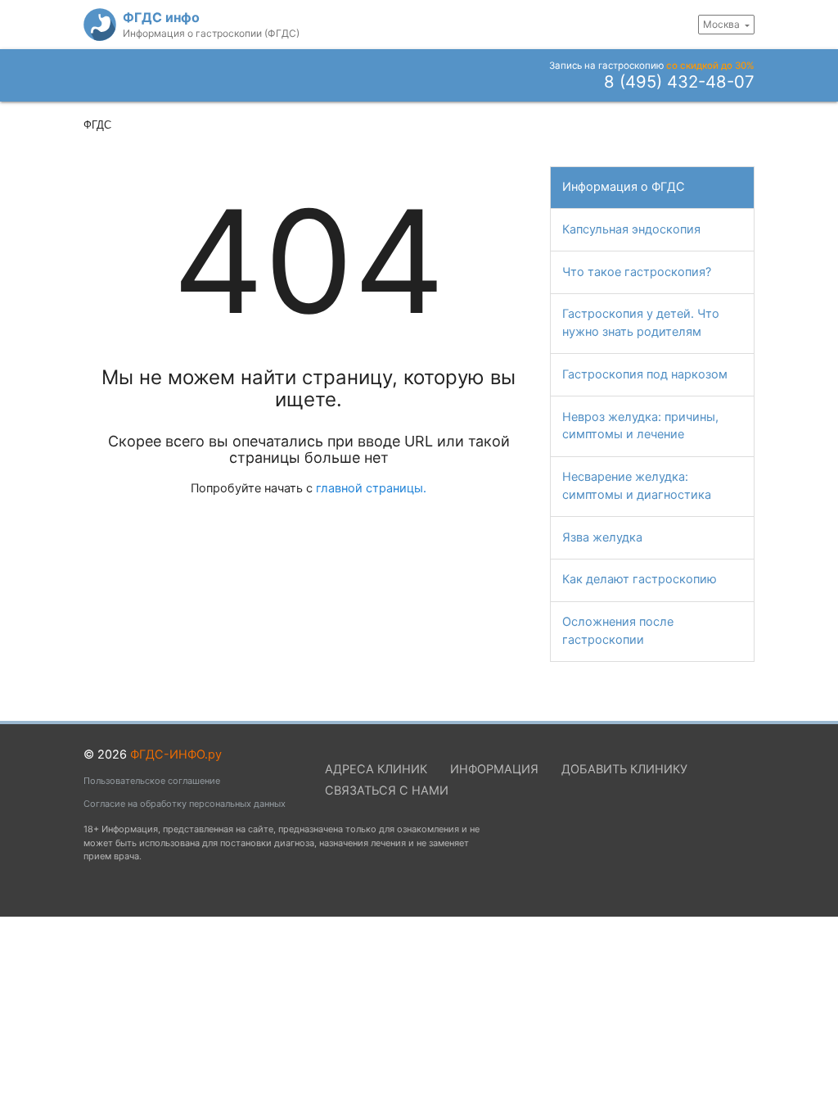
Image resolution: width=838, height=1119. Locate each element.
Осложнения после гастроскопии (618, 630)
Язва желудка (602, 537)
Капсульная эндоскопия (631, 229)
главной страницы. (371, 488)
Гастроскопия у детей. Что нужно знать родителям (640, 322)
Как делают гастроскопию (639, 579)
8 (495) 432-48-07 (679, 83)
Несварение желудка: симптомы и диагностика (636, 485)
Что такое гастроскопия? (363, 127)
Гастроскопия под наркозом (645, 374)
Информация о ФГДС (623, 186)
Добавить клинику (624, 769)
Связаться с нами (386, 790)
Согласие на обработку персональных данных (184, 803)
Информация (500, 127)
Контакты (714, 127)
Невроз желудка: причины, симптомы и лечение (640, 426)
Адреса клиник (607, 127)
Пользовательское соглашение (151, 780)
